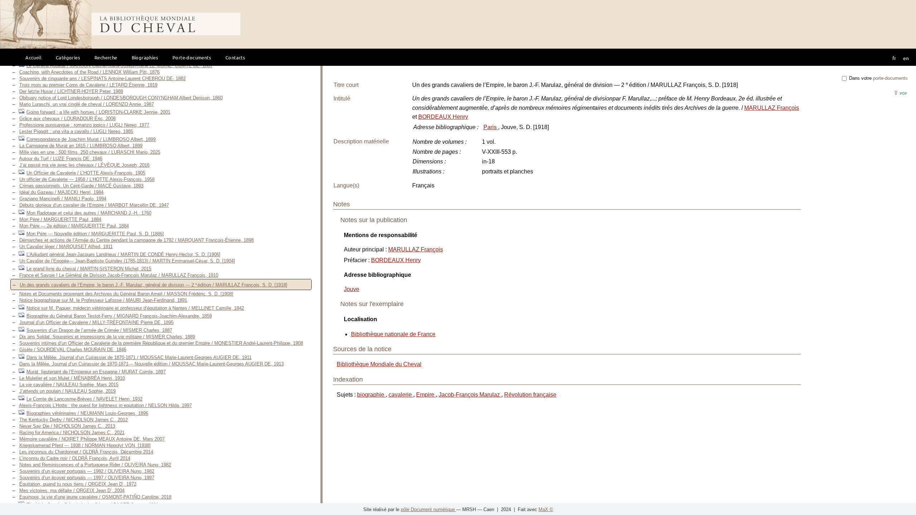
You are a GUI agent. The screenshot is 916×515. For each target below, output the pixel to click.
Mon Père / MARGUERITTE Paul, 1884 (60, 219)
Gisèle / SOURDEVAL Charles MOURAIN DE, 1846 (72, 349)
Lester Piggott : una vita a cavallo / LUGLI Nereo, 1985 (76, 131)
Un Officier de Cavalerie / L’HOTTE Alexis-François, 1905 (85, 173)
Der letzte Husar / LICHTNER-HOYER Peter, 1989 (71, 91)
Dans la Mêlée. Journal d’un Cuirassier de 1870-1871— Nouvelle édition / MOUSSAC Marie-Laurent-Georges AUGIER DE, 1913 (151, 364)
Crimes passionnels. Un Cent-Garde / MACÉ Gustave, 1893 (81, 185)
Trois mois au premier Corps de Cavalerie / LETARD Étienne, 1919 (88, 85)
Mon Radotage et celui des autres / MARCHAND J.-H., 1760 (88, 213)
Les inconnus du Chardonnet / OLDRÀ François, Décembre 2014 (86, 452)
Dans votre (878, 78)
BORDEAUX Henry (443, 117)
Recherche (105, 57)
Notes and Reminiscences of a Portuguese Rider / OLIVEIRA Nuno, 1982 (95, 464)
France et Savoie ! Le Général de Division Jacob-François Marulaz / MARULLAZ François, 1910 (118, 275)
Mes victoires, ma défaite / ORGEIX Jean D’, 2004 (72, 490)
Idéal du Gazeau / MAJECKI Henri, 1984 (61, 192)
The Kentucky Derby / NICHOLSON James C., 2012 (73, 419)
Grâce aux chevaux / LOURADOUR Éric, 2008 (67, 118)
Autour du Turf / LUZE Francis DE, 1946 (60, 158)
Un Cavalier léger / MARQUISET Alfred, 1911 (66, 246)
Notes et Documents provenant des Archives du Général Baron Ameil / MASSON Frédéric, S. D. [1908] (126, 293)
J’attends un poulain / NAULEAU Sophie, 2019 (67, 391)
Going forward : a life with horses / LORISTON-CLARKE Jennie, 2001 (98, 112)
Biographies (145, 57)
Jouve (351, 289)
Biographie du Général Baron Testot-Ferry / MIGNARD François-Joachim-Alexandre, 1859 (119, 316)
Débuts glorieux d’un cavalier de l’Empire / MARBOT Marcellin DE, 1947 (94, 205)
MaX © (546, 509)
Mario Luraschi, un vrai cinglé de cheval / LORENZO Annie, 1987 (86, 104)
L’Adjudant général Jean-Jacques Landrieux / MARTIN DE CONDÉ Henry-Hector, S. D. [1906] (123, 254)
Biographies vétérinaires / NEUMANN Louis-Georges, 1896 (87, 413)
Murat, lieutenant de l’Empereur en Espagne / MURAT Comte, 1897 (96, 371)
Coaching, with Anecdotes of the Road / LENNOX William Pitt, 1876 (89, 72)
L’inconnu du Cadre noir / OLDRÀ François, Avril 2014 (74, 458)
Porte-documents (191, 57)
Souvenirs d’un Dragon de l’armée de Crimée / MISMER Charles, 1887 (99, 330)
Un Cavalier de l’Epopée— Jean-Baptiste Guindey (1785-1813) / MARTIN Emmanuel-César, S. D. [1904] (127, 261)
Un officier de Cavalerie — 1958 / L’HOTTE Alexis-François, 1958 (87, 179)
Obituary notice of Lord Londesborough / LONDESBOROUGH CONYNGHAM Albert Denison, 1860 (121, 97)
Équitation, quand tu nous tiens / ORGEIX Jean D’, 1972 (77, 484)
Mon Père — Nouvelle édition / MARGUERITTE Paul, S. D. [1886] (95, 233)
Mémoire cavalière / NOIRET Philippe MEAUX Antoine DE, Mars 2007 (92, 439)
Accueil (33, 57)
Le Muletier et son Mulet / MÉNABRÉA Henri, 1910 (72, 378)
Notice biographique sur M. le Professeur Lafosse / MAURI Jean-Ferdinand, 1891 (103, 300)
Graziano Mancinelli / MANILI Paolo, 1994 (62, 198)
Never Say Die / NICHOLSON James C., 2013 (67, 426)
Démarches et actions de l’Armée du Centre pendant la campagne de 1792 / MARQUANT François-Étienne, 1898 (136, 240)
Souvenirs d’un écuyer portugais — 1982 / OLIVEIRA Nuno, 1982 (86, 471)
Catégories (68, 57)
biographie (371, 395)
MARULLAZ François (771, 108)
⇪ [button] (900, 93)
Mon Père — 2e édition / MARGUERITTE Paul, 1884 (74, 226)
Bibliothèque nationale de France (393, 334)
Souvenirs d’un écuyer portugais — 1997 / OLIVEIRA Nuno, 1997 (86, 477)
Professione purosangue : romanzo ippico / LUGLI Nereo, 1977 (84, 125)
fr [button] (894, 58)
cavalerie (401, 395)
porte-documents (890, 78)
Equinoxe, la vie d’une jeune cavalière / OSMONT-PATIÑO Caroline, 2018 (95, 497)
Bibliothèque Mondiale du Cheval (379, 364)
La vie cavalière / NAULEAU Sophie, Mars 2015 (68, 384)
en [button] (906, 58)
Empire (426, 395)
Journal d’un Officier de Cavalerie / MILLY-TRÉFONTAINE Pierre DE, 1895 (96, 322)
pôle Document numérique (428, 509)
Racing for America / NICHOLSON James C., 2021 (72, 432)
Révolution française (530, 395)
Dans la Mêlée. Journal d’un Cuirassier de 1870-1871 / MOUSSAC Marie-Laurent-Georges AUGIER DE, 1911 (139, 357)
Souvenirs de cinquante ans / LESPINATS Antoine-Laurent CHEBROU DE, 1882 (102, 78)
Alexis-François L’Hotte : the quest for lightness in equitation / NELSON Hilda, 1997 (105, 405)
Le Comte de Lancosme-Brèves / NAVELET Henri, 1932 (84, 399)
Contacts (235, 57)
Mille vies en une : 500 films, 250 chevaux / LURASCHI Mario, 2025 (89, 152)
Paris (490, 127)
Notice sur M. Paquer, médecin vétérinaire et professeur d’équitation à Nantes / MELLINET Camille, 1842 (135, 308)
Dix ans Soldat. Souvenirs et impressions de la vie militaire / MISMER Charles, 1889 (107, 336)
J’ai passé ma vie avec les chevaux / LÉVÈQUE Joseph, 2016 (84, 165)
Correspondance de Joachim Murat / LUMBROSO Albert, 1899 (91, 139)
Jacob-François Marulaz (470, 395)
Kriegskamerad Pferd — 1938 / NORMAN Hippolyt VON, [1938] (85, 445)
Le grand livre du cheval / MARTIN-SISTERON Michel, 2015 (88, 268)
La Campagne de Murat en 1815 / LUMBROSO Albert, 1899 (80, 145)
